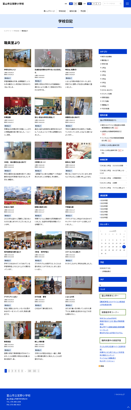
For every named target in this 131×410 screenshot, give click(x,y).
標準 (89, 3)
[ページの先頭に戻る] (128, 407)
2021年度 (104, 214)
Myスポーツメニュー (107, 361)
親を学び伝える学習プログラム (111, 333)
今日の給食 (105, 108)
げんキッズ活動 (107, 94)
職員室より (105, 60)
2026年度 (104, 200)
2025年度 (104, 203)
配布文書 (73, 11)
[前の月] (100, 231)
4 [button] (15, 371)
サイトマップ (120, 394)
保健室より (105, 105)
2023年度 (104, 209)
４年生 (104, 79)
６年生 (104, 86)
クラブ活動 (105, 101)
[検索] (120, 3)
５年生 (104, 82)
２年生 (104, 71)
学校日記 (62, 11)
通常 (71, 3)
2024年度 (104, 206)
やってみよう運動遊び (108, 358)
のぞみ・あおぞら (107, 90)
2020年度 (104, 217)
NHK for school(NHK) (108, 318)
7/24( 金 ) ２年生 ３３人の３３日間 (111, 165)
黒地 (80, 3)
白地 (76, 3)
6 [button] (22, 371)
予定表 (83, 11)
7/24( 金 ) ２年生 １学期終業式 (110, 178)
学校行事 (105, 64)
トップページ (50, 11)
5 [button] (18, 371)
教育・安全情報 (107, 56)
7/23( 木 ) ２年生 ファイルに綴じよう (112, 188)
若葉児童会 (105, 97)
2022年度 (104, 211)
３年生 (104, 75)
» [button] (38, 371)
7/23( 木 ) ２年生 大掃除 (108, 183)
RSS (102, 366)
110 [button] (29, 371)
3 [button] (12, 371)
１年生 (104, 67)
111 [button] (34, 371)
